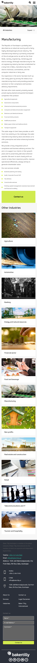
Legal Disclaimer (24, 599)
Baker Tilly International (23, 604)
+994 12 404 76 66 (15, 573)
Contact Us (18, 642)
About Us (6, 595)
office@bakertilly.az (14, 558)
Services (6, 599)
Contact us (18, 196)
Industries (6, 603)
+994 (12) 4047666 (15, 555)
